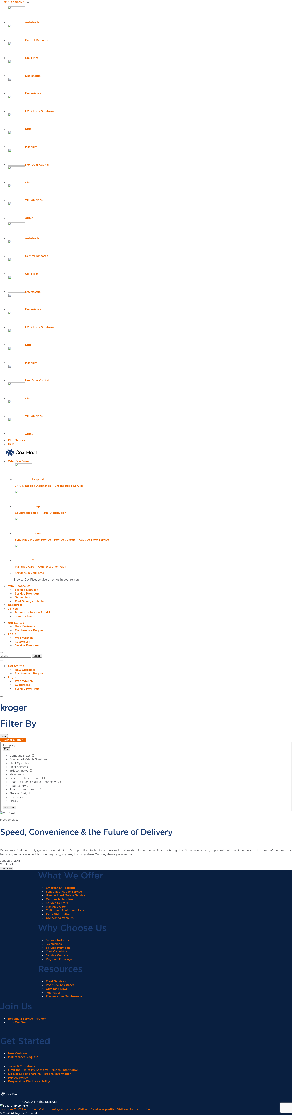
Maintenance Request (30, 630)
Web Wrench (24, 638)
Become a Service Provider (34, 612)
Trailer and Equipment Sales (65, 910)
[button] (1, 652)
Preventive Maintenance (25, 778)
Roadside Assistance (23, 789)
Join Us (13, 609)
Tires (13, 801)
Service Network (26, 590)
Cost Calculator (56, 951)
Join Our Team (18, 1022)
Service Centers (65, 539)
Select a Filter (13, 740)
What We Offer (18, 461)
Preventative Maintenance (64, 996)
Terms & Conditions (21, 1066)
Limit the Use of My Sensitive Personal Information (43, 1070)
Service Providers (27, 593)
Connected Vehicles (52, 566)
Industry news (19, 770)
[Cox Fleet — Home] (10, 1101)
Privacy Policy (18, 1077)
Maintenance (18, 774)
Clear (3, 736)
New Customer (25, 626)
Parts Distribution (54, 513)
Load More (6, 868)
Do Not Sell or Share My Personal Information (39, 1074)
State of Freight (20, 793)
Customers (22, 641)
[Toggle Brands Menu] (27, 2)
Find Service (17, 440)
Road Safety (18, 786)
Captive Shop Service (94, 539)
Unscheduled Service (68, 486)
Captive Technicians (59, 899)
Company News (20, 755)
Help (11, 444)
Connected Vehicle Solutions (28, 759)
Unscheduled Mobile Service (65, 895)
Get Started (16, 623)
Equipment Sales (26, 513)
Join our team (24, 616)
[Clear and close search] (1, 660)
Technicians (23, 597)
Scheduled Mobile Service (33, 539)
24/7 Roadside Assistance (33, 486)
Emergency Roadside (61, 888)
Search (36, 656)
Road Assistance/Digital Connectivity (34, 782)
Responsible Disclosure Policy (29, 1081)
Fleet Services (19, 767)
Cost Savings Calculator (31, 601)
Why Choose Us (19, 586)
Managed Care (25, 566)
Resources (15, 605)
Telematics (16, 797)
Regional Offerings (59, 959)
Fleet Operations (20, 763)
